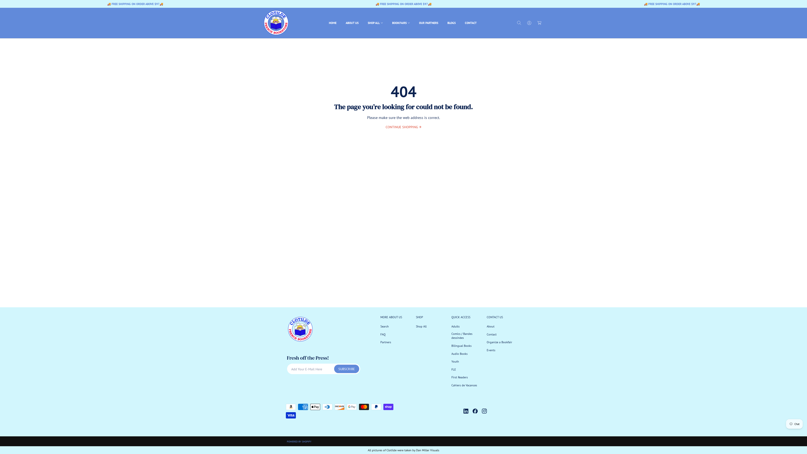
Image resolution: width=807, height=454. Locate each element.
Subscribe (346, 369)
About (490, 326)
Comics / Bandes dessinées (461, 336)
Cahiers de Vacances (464, 385)
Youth (455, 361)
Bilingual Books (461, 346)
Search (384, 326)
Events (491, 350)
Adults (455, 326)
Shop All (421, 326)
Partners (385, 342)
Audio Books (459, 354)
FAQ (383, 334)
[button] (375, 23)
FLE (453, 369)
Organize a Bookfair (499, 342)
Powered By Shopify (299, 441)
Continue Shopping (402, 127)
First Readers (459, 377)
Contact (492, 334)
